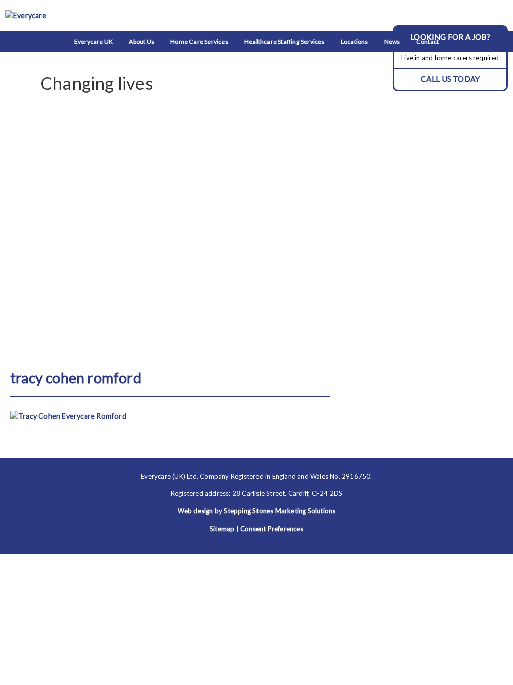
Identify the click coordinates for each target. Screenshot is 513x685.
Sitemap (222, 529)
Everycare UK (93, 41)
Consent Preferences (271, 529)
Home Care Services (199, 41)
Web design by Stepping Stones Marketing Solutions (257, 511)
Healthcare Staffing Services (284, 41)
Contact (427, 41)
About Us (141, 41)
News (392, 41)
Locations (354, 41)
